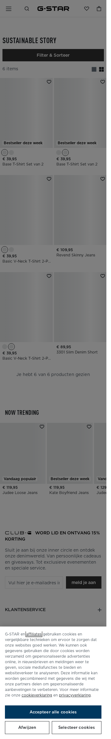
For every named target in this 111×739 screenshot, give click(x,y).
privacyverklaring (75, 695)
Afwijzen (27, 727)
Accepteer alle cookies (53, 712)
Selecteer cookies (76, 727)
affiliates (34, 634)
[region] (53, 683)
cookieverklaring (37, 695)
